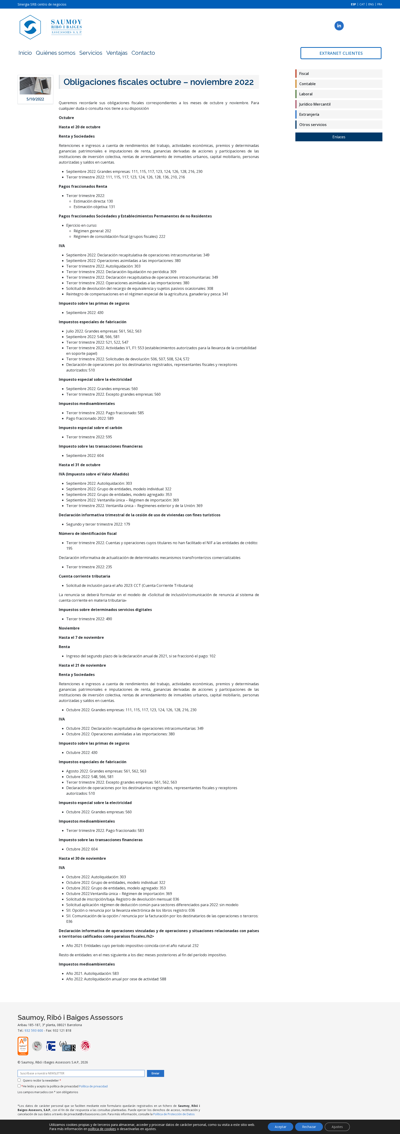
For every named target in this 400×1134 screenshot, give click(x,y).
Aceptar (280, 1126)
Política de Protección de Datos (174, 1114)
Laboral (305, 94)
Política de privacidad (93, 1086)
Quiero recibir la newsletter (42, 1080)
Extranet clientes (341, 53)
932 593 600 (34, 1030)
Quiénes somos (55, 52)
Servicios (90, 52)
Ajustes (337, 1126)
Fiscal (304, 73)
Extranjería (309, 114)
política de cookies (102, 1129)
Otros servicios (313, 124)
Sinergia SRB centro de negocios (42, 4)
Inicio (25, 52)
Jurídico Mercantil (315, 104)
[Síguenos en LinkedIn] (339, 25)
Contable (307, 83)
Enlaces (338, 136)
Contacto (143, 52)
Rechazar (309, 1126)
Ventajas (117, 52)
